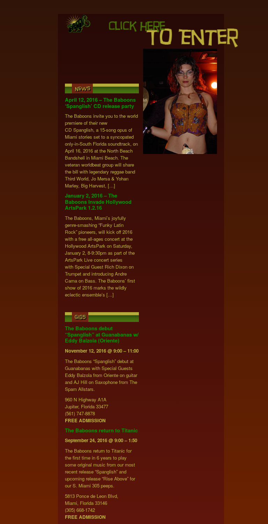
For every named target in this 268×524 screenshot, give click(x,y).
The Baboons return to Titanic (101, 430)
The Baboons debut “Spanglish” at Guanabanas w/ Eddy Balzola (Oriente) (102, 334)
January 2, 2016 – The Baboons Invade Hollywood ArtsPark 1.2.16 (98, 201)
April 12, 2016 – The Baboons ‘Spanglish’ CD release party (100, 103)
